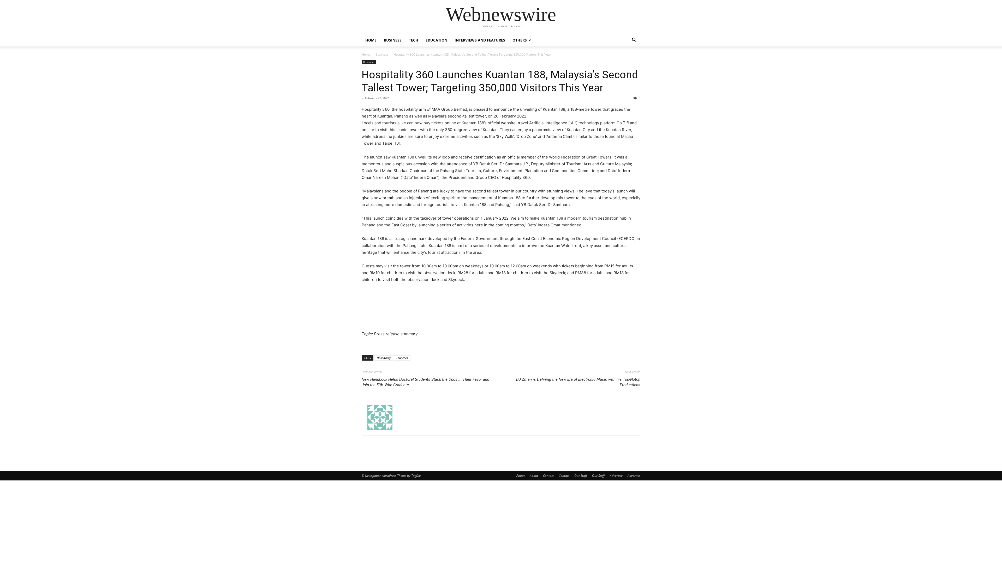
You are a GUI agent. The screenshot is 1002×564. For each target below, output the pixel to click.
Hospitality (384, 358)
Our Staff (580, 475)
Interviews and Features (480, 40)
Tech (413, 40)
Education (436, 40)
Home (371, 40)
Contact (548, 475)
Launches (402, 358)
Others (519, 40)
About (520, 475)
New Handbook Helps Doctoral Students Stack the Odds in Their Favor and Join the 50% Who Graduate (425, 382)
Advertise (616, 475)
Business (393, 40)
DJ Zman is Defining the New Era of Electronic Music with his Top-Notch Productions (578, 382)
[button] (634, 40)
